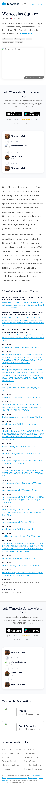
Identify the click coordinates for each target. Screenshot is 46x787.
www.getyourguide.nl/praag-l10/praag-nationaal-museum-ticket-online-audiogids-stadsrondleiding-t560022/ (23, 305)
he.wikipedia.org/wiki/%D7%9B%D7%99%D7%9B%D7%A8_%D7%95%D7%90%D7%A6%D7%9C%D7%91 (23, 512)
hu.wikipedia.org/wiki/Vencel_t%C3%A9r (20, 522)
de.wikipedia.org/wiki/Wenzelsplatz (18, 529)
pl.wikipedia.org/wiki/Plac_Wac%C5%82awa (21, 483)
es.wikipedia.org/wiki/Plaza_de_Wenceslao (21, 453)
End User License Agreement (17, 778)
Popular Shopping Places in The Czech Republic (11, 765)
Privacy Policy (32, 778)
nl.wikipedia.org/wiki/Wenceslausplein (19, 558)
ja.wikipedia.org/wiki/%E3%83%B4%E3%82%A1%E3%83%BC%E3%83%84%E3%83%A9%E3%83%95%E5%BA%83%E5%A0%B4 (22, 407)
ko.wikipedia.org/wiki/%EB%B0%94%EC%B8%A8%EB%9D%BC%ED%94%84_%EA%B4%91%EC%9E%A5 (23, 500)
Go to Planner (37, 4)
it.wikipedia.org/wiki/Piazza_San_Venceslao (21, 536)
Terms (4, 778)
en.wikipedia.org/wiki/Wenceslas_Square (20, 490)
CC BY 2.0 (39, 77)
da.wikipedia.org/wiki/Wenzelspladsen (19, 424)
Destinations (35, 776)
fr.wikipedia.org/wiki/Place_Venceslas (18, 446)
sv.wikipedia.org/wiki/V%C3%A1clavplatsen (21, 397)
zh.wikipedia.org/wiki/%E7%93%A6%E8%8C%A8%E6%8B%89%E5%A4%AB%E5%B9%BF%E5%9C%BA (22, 473)
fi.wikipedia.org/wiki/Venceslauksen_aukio (20, 347)
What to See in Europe (12, 749)
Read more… (26, 33)
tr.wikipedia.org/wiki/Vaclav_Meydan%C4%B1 (22, 417)
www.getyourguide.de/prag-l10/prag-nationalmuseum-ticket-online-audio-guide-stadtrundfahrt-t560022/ (23, 337)
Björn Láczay (30, 77)
